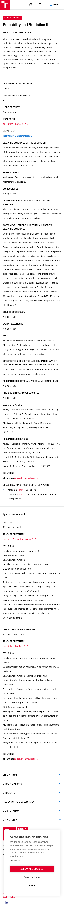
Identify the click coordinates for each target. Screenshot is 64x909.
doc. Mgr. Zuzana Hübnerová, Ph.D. (20, 539)
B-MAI (19, 494)
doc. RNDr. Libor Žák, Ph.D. (16, 123)
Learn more (15, 861)
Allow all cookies (31, 869)
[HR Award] (6, 902)
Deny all (32, 885)
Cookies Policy (9, 897)
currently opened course (26, 477)
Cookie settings (32, 877)
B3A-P (22, 489)
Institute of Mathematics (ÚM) (18, 135)
